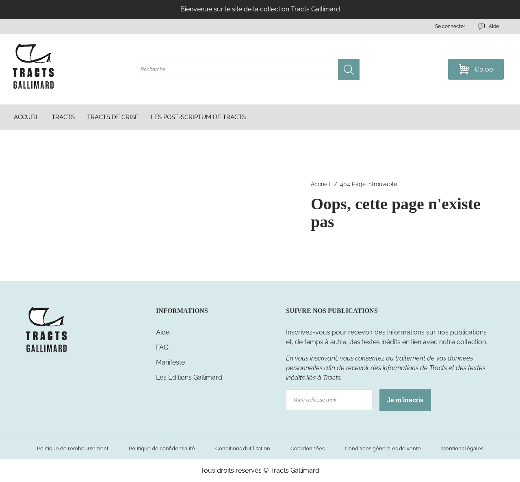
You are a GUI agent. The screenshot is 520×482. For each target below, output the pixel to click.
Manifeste (170, 362)
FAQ (162, 347)
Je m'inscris (405, 400)
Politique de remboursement (72, 448)
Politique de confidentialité (162, 448)
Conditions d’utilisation (242, 448)
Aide (162, 332)
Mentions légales (462, 448)
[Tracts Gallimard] (46, 352)
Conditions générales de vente (383, 448)
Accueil (320, 184)
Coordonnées (307, 448)
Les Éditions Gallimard (189, 377)
